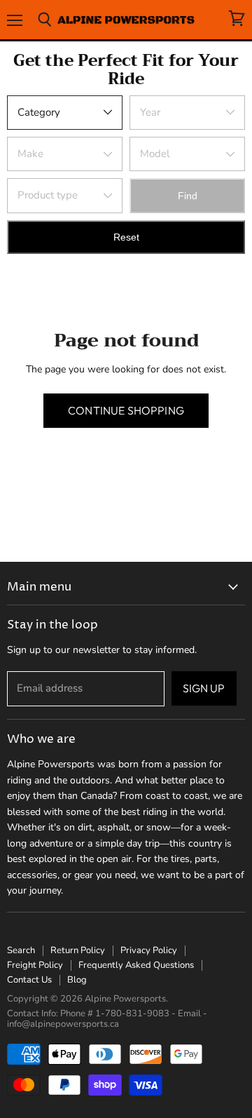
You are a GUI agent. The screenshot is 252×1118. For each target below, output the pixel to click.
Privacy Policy (148, 950)
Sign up (204, 688)
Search (21, 950)
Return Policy (77, 950)
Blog (77, 980)
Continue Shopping (126, 410)
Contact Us (29, 980)
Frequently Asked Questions (136, 965)
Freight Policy (35, 965)
